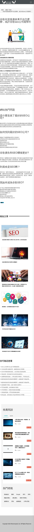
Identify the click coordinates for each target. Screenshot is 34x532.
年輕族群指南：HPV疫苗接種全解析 (10, 392)
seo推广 (30, 60)
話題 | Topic (8, 10)
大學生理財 (26, 501)
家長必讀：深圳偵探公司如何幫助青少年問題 (12, 395)
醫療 (12, 494)
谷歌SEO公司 (3, 87)
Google (18, 494)
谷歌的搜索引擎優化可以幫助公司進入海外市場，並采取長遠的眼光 (14, 239)
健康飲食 (6, 501)
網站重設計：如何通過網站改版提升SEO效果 (10, 306)
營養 (12, 501)
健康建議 (18, 501)
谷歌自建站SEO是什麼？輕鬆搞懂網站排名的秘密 (11, 351)
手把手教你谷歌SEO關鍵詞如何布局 (8, 329)
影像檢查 (6, 494)
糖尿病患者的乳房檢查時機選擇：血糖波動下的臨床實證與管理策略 (16, 379)
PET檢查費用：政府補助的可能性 (9, 387)
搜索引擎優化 (23, 498)
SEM (29, 494)
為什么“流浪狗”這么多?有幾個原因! (10, 366)
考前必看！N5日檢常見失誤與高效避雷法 (11, 374)
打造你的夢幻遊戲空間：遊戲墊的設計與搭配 (12, 369)
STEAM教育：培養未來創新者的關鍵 (10, 390)
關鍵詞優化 (7, 498)
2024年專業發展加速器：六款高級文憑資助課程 (13, 371)
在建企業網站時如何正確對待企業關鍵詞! (9, 262)
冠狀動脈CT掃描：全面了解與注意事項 (11, 385)
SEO (24, 494)
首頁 (2, 10)
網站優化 (15, 498)
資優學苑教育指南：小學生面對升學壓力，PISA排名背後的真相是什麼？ (16, 376)
